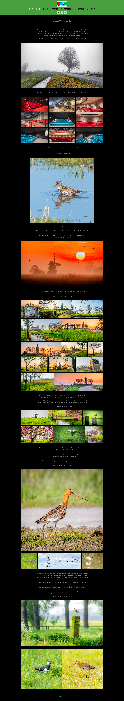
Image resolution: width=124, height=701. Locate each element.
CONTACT (91, 9)
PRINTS (55, 9)
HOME (45, 9)
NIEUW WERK (34, 9)
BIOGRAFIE (79, 9)
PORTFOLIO (66, 9)
